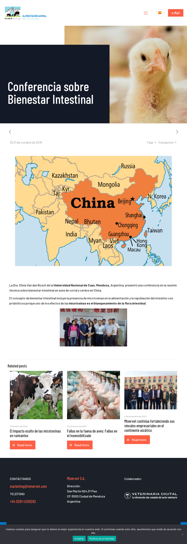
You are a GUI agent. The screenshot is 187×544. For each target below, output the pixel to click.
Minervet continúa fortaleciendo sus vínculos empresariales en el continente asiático (149, 426)
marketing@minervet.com (28, 486)
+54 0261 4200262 (23, 501)
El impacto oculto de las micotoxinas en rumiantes (35, 433)
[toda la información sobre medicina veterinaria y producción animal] (150, 501)
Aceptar (79, 538)
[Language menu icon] (161, 12)
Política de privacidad (101, 538)
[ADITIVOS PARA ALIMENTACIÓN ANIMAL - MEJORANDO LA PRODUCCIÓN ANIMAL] (26, 13)
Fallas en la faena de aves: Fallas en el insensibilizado (92, 433)
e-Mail (176, 13)
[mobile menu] (146, 13)
